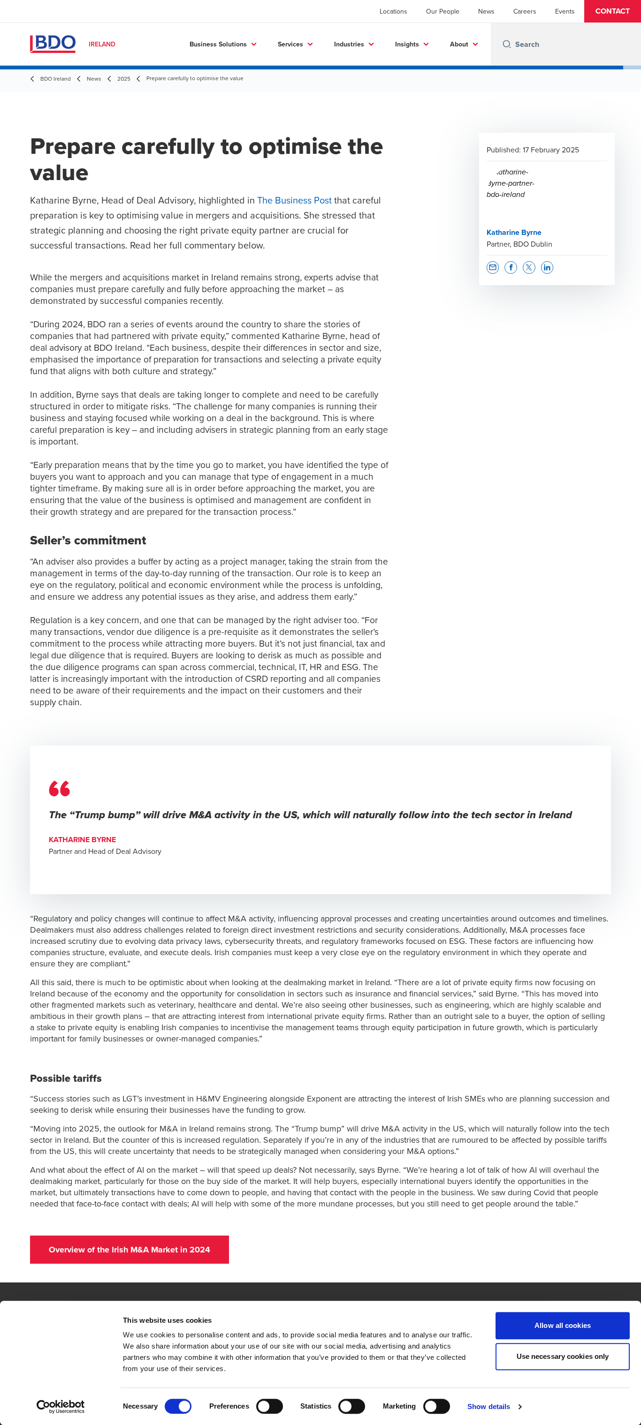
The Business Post (294, 200)
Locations (393, 11)
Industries (349, 44)
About (459, 44)
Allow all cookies (562, 1325)
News (486, 11)
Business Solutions (218, 44)
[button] (612, 11)
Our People (442, 11)
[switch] (269, 1406)
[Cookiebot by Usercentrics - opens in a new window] (61, 1407)
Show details (488, 1406)
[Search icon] (506, 44)
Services (290, 44)
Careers (524, 11)
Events (565, 11)
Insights (407, 44)
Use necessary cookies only (563, 1356)
